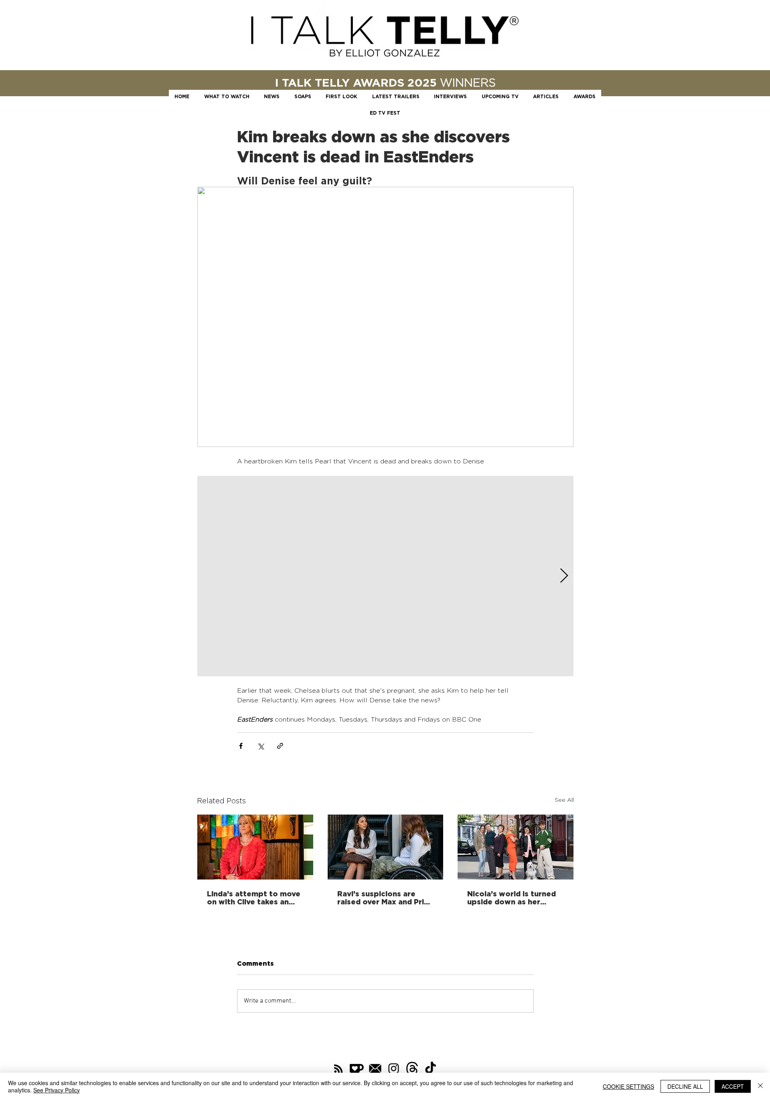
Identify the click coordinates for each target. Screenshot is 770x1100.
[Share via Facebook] (241, 746)
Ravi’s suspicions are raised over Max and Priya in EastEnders (384, 898)
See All (564, 800)
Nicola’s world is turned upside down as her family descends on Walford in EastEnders (511, 898)
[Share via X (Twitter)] (260, 746)
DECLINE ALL (685, 1086)
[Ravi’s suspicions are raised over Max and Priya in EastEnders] (386, 847)
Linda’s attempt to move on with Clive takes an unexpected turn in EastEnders (253, 898)
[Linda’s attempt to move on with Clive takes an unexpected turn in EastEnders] (255, 847)
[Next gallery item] (564, 576)
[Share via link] (280, 746)
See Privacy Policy (56, 1090)
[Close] (760, 1086)
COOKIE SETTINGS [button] (628, 1086)
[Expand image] (385, 576)
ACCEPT (732, 1086)
